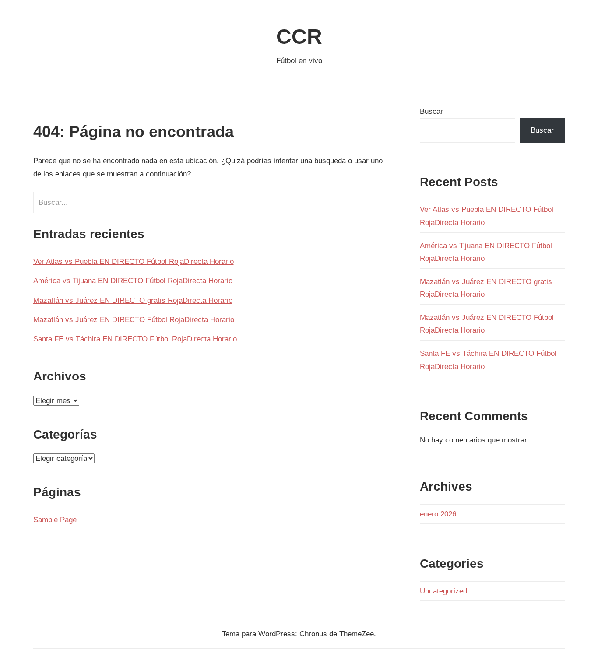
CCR (299, 36)
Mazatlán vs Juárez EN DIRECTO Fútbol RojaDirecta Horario (133, 320)
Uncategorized (443, 591)
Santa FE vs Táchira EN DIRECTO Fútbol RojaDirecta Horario (135, 339)
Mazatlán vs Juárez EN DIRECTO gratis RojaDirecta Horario (132, 300)
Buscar (431, 111)
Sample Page (55, 520)
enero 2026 (438, 514)
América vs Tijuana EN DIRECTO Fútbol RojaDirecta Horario (132, 281)
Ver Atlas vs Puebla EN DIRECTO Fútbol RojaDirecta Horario (133, 261)
